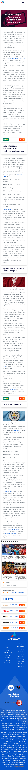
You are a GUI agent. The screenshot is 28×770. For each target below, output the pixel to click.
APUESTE (22, 139)
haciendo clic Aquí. (18, 766)
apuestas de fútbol (13, 529)
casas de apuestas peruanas (16, 58)
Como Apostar (7, 652)
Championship (17, 430)
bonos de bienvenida (11, 533)
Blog (7, 650)
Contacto (7, 660)
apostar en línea (10, 291)
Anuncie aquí (7, 662)
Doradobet (12, 389)
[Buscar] (19, 2)
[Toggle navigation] (22, 2)
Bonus (9, 599)
